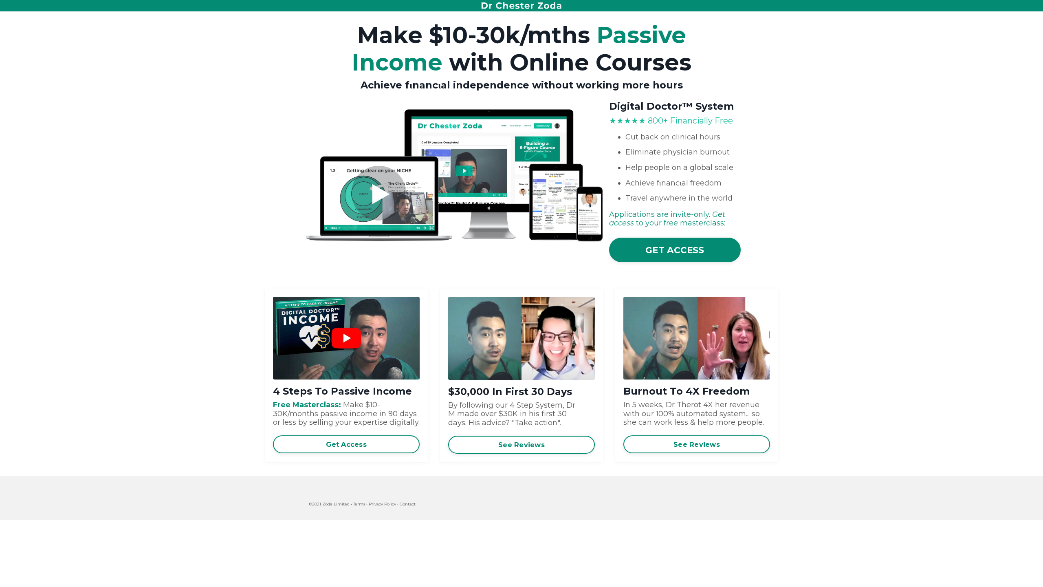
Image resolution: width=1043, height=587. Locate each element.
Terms (359, 504)
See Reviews (521, 445)
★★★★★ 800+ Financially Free (671, 121)
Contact (408, 504)
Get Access (346, 444)
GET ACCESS (674, 250)
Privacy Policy (382, 504)
